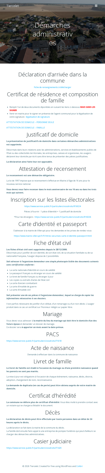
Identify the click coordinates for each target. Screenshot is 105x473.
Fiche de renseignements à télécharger (52, 87)
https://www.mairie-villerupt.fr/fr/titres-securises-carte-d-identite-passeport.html (53, 235)
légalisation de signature (38, 116)
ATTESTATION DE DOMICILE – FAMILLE (25, 127)
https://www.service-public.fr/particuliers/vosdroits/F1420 (33, 447)
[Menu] (96, 6)
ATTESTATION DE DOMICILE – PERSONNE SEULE (30, 122)
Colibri (79, 466)
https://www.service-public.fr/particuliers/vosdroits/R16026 (63, 217)
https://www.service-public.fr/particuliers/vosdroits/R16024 (52, 206)
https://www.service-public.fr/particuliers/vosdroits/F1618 (33, 340)
